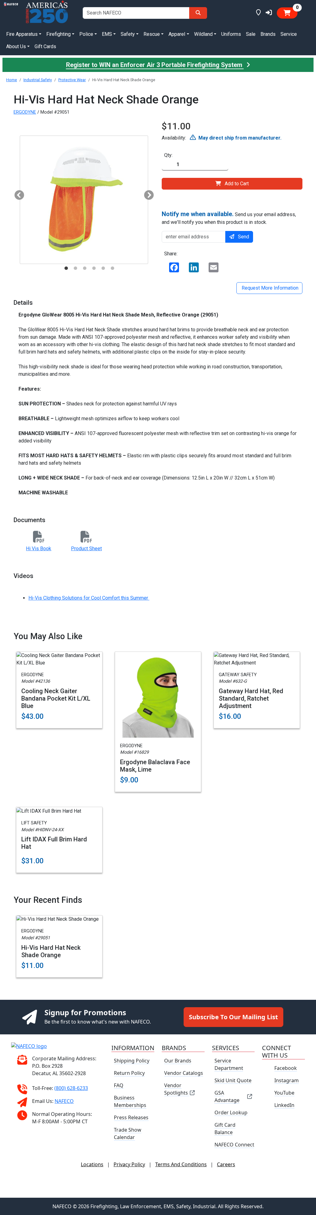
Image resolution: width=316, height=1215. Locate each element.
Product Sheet (86, 548)
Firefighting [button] (58, 34)
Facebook (285, 1068)
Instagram (286, 1080)
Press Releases (131, 1117)
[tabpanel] (84, 199)
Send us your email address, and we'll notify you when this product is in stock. (229, 217)
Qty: (168, 155)
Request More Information (269, 288)
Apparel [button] (176, 34)
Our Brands (177, 1060)
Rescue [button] (151, 34)
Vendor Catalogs (183, 1073)
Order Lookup (230, 1112)
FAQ (118, 1085)
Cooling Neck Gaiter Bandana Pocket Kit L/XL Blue (55, 698)
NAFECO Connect (234, 1144)
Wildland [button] (203, 34)
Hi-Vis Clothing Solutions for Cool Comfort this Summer (88, 598)
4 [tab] (94, 268)
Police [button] (86, 34)
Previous (17, 193)
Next (146, 193)
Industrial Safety (37, 80)
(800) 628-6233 (71, 1087)
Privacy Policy (129, 1164)
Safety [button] (128, 34)
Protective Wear (72, 80)
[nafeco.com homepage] (11, 13)
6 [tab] (112, 268)
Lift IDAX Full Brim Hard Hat (54, 843)
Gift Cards (45, 46)
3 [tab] (84, 268)
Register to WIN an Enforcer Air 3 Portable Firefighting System (155, 65)
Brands (268, 34)
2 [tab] (75, 268)
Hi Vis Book (38, 548)
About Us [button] (16, 46)
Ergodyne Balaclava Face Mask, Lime (155, 765)
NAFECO (64, 1100)
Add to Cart (237, 183)
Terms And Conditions (181, 1164)
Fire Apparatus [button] (22, 34)
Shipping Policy (131, 1060)
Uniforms (231, 34)
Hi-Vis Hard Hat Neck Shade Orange (51, 951)
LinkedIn (284, 1105)
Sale (251, 34)
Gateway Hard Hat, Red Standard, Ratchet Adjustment (251, 698)
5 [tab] (103, 268)
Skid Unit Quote (233, 1080)
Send (243, 237)
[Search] (198, 13)
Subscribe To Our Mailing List (233, 1017)
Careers (226, 1164)
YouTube (284, 1092)
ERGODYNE (25, 112)
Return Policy (129, 1073)
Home (11, 80)
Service (289, 34)
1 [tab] (66, 268)
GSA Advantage (226, 1096)
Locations (92, 1164)
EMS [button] (107, 34)
